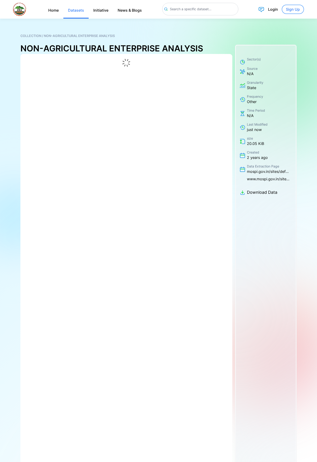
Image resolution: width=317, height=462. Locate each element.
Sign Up (293, 9)
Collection (31, 36)
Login (273, 9)
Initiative (100, 10)
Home (53, 10)
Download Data (262, 192)
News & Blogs (130, 10)
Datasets (76, 10)
